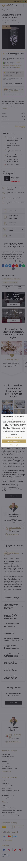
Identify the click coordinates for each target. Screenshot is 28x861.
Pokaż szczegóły (14, 445)
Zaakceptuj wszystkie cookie (14, 441)
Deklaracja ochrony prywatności (14, 437)
